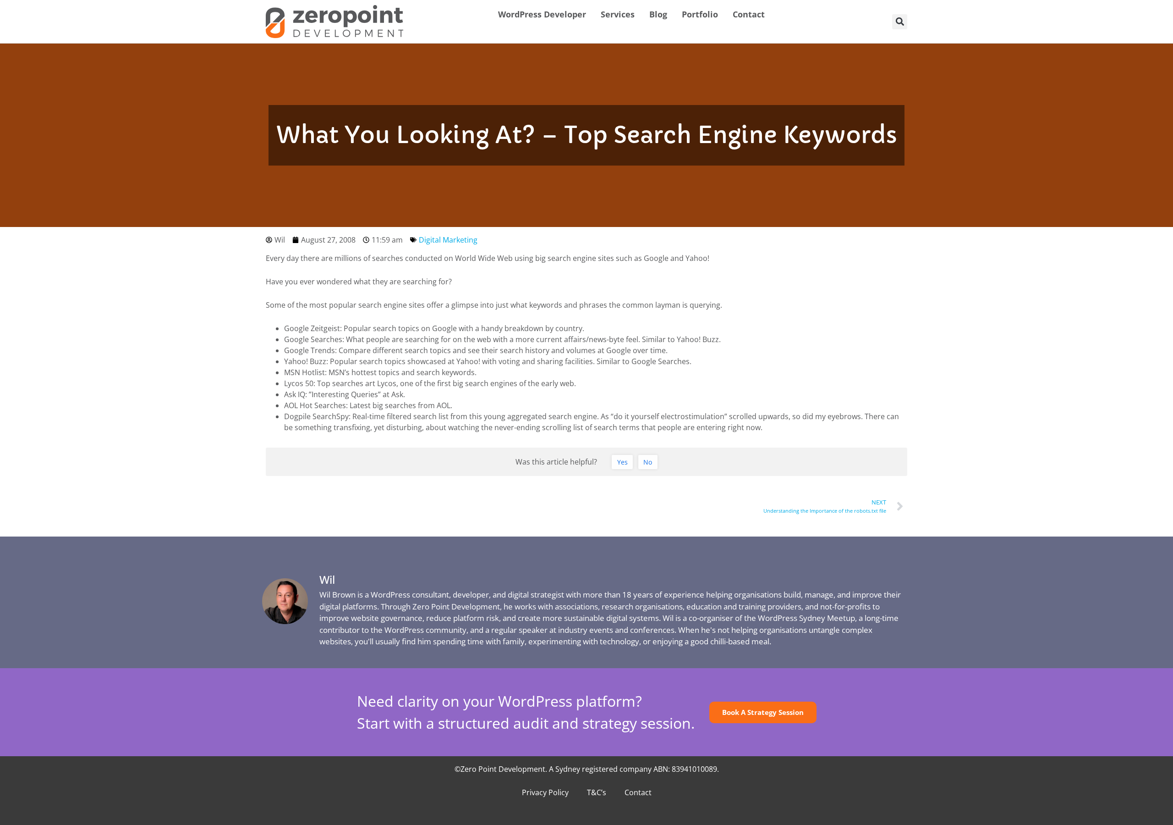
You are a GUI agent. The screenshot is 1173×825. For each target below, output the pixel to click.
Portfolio (700, 14)
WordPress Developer (542, 14)
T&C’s (596, 792)
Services (618, 14)
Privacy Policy (545, 792)
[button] (899, 21)
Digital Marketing (448, 240)
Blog (658, 14)
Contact (749, 14)
